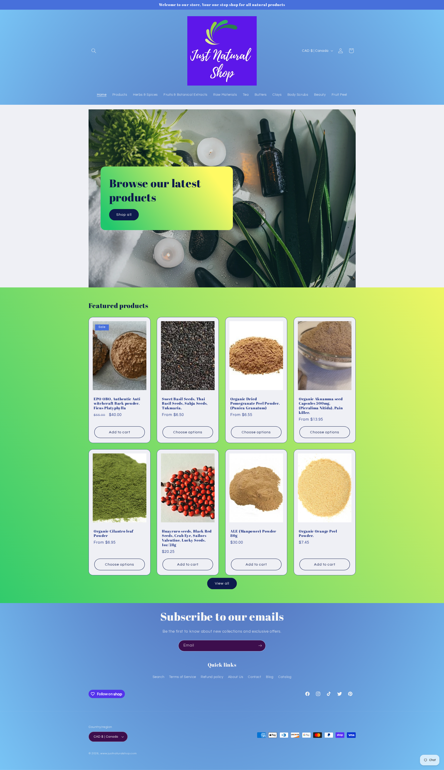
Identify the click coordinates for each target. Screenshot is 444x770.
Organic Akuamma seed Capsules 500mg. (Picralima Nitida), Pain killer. (321, 406)
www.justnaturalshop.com (118, 753)
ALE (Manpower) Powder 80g (253, 533)
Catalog (284, 677)
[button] (94, 50)
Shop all (123, 214)
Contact (254, 677)
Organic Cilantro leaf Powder (113, 533)
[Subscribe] (260, 645)
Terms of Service (182, 677)
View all (222, 583)
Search (158, 677)
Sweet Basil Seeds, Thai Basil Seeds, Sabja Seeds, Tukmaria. (185, 403)
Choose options (187, 432)
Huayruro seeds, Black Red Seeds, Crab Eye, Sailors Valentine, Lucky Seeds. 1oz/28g (187, 538)
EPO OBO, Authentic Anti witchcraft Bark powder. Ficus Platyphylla (117, 403)
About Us (235, 677)
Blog (270, 677)
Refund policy (212, 677)
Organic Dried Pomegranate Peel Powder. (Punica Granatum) (255, 403)
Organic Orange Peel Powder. (318, 533)
